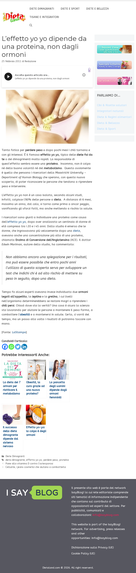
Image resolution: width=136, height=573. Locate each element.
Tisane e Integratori (44, 17)
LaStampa (19, 332)
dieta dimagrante (15, 460)
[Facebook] (5, 347)
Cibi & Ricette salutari (112, 105)
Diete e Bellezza (97, 8)
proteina (64, 460)
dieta (76, 230)
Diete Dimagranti (42, 8)
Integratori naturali (110, 111)
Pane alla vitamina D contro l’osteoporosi (29, 463)
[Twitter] (18, 347)
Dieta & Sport (106, 128)
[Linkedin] (24, 347)
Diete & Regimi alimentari (114, 117)
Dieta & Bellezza (108, 123)
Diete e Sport (70, 8)
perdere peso (50, 460)
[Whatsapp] (11, 347)
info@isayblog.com (106, 515)
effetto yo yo (16, 221)
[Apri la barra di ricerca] (30, 25)
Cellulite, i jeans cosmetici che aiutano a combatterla (35, 467)
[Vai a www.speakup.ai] (89, 70)
